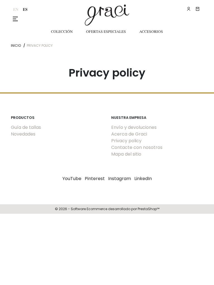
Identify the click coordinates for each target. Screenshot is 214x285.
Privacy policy (126, 140)
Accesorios (151, 31)
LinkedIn (143, 178)
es (25, 9)
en (15, 9)
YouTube (71, 178)
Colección (62, 31)
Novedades (23, 134)
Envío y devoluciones (134, 127)
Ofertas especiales (106, 31)
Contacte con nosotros (136, 147)
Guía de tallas (26, 127)
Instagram (119, 178)
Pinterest (95, 178)
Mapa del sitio (126, 154)
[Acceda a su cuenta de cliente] (188, 8)
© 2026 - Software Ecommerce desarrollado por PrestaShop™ (107, 209)
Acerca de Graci (129, 134)
